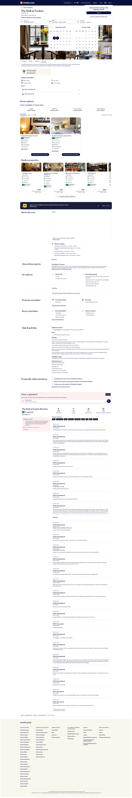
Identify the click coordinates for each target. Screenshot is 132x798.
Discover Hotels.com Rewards (98, 16)
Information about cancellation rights (61, 269)
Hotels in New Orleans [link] (25, 739)
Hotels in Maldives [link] (40, 737)
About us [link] (101, 730)
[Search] (109, 401)
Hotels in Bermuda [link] (40, 739)
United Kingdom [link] (28, 715)
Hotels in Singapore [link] (40, 734)
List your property (85, 2)
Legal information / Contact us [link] (90, 737)
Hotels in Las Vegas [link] (24, 730)
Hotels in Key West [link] (24, 773)
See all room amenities (58, 319)
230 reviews (25, 414)
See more (54, 259)
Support (95, 2)
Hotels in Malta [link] (39, 742)
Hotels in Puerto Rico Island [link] (42, 749)
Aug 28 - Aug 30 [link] (77, 110)
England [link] (35, 715)
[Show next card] (111, 178)
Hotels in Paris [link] (23, 754)
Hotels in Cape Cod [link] (40, 756)
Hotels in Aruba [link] (39, 730)
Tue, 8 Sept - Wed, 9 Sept (59, 22)
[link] (98, 22)
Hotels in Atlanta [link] (24, 764)
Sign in (110, 2)
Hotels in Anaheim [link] (24, 783)
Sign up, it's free (106, 205)
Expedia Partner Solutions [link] (73, 733)
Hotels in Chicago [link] (24, 734)
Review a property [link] (56, 737)
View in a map (56, 239)
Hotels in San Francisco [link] (25, 747)
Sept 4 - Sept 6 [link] (101, 110)
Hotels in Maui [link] (39, 747)
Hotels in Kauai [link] (39, 751)
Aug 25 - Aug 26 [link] (31, 110)
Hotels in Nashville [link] (24, 744)
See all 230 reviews (31, 73)
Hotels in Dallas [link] (23, 786)
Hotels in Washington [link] (25, 759)
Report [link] (26, 429)
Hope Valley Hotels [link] (42, 715)
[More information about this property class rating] (27, 13)
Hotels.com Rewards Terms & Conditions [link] (89, 744)
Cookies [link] (85, 734)
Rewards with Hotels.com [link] (104, 737)
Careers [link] (101, 732)
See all (23, 85)
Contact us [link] (54, 734)
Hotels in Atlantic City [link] (25, 771)
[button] (54, 34)
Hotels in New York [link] (24, 732)
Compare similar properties (67, 196)
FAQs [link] (53, 732)
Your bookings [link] (55, 730)
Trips (101, 2)
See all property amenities (59, 305)
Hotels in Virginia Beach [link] (25, 778)
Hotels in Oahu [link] (39, 754)
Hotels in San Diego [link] (24, 742)
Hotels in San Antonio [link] (25, 766)
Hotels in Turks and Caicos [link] (42, 732)
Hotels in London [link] (24, 776)
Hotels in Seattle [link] (24, 781)
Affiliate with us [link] (71, 731)
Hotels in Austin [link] (23, 761)
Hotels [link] (22, 715)
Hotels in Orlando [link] (24, 737)
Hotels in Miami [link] (23, 751)
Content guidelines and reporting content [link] (88, 740)
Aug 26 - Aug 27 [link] (54, 110)
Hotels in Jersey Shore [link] (41, 744)
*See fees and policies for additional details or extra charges (65, 293)
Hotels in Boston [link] (24, 769)
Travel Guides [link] (102, 734)
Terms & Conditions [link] (87, 730)
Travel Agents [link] (71, 738)
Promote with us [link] (71, 736)
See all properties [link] (28, 7)
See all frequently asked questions (61, 386)
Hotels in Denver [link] (24, 756)
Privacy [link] (84, 732)
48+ (108, 57)
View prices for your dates (40, 154)
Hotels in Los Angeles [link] (25, 749)
